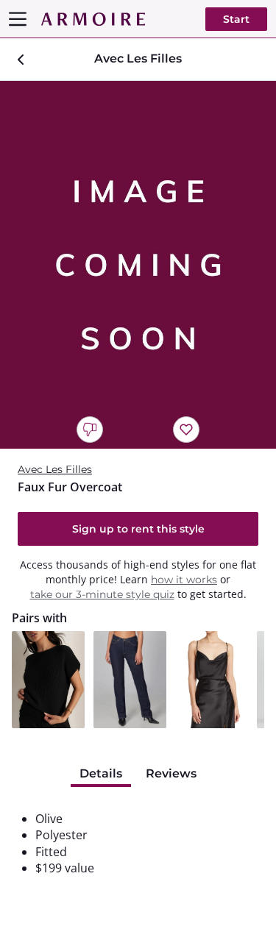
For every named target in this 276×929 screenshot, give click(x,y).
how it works (184, 579)
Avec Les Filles (55, 469)
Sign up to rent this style (138, 528)
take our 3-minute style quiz (102, 594)
